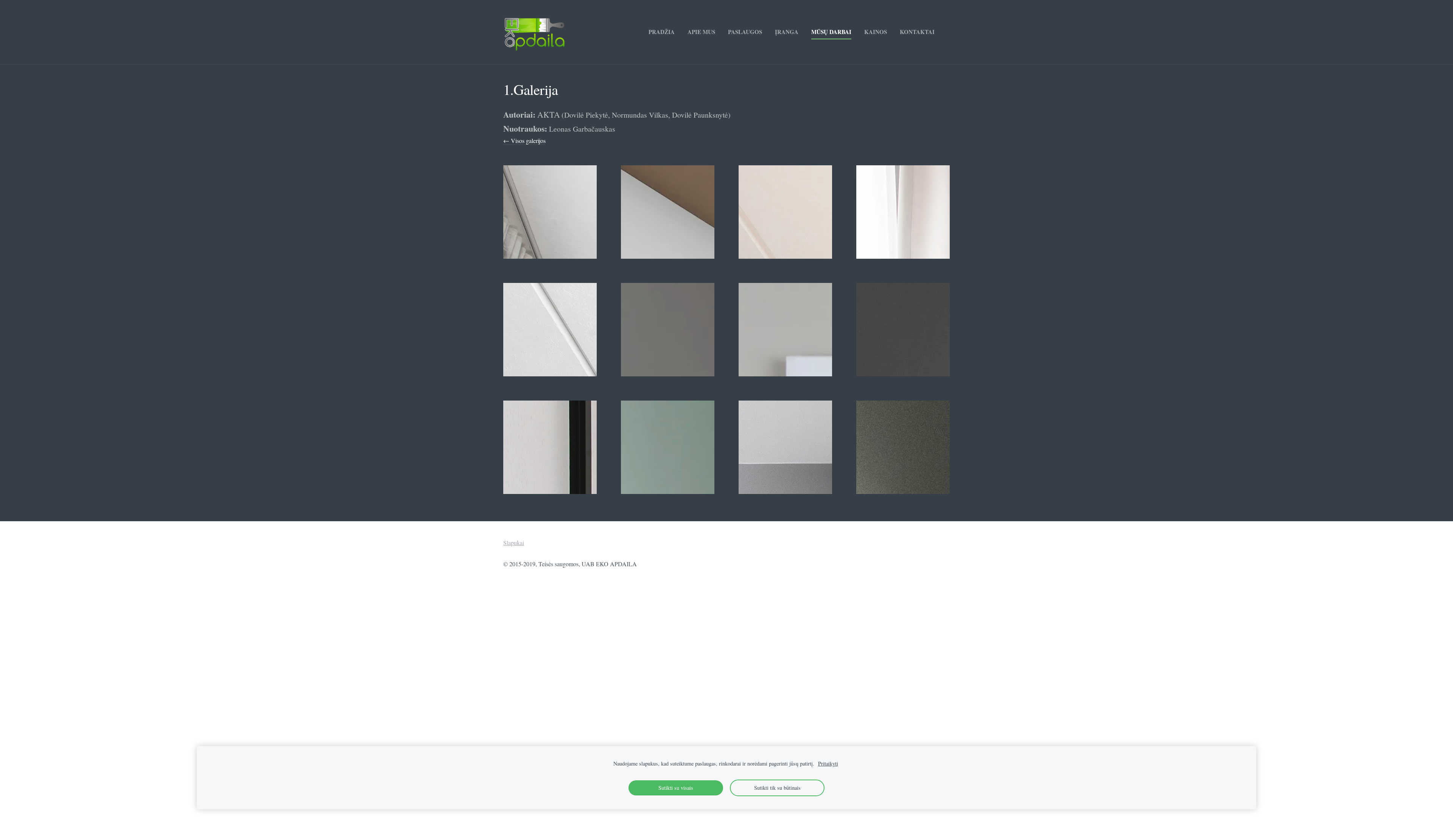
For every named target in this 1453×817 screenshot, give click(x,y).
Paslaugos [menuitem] (745, 32)
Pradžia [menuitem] (662, 32)
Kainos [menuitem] (875, 32)
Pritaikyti (828, 763)
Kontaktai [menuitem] (917, 32)
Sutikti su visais (675, 787)
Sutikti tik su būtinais (777, 787)
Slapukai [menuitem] (513, 543)
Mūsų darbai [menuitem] (831, 32)
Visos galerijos (528, 140)
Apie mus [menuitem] (701, 32)
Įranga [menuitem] (786, 32)
